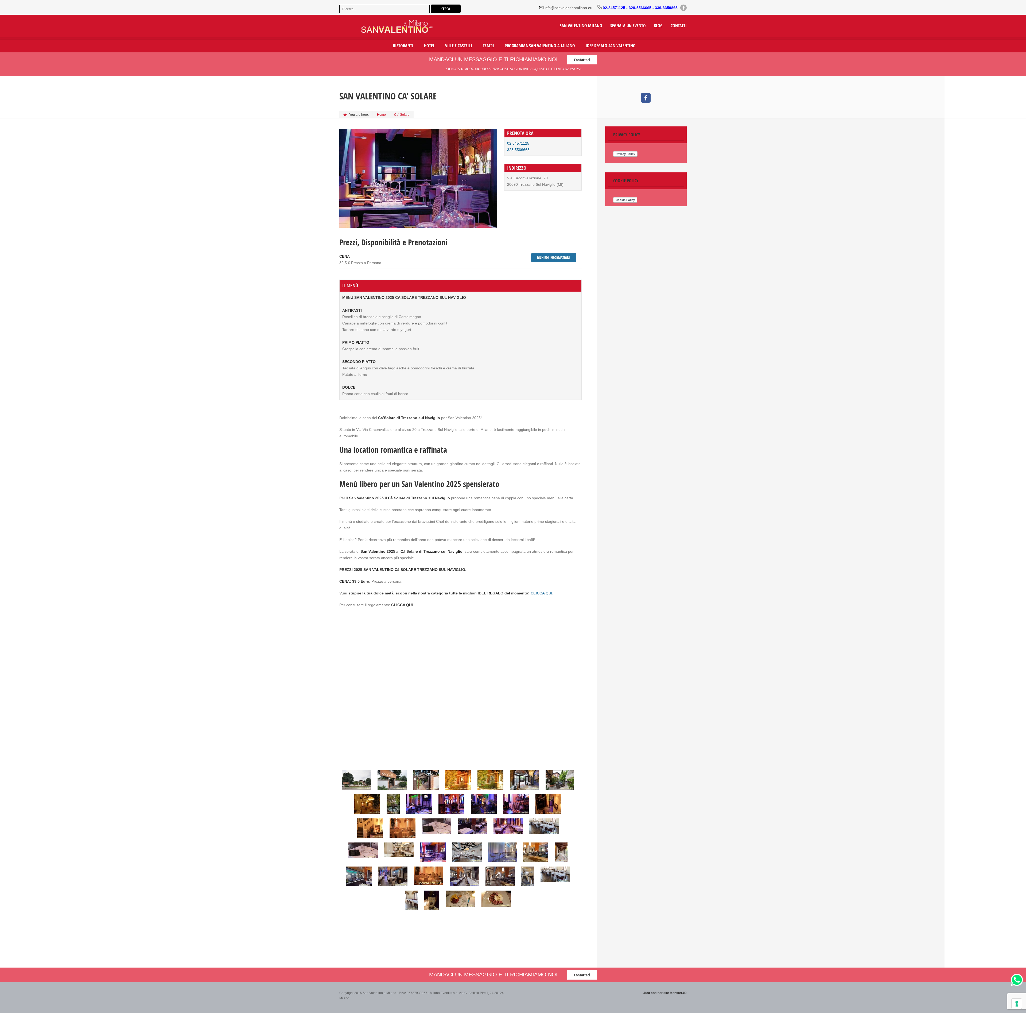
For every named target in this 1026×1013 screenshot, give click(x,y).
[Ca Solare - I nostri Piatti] (463, 899)
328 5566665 (518, 150)
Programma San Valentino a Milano (540, 46)
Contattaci (582, 60)
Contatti (679, 26)
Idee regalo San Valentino (611, 46)
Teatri (488, 46)
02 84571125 (518, 143)
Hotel (429, 46)
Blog (658, 26)
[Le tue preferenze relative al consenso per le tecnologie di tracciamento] (1017, 1004)
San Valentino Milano (581, 26)
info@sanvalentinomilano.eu (568, 8)
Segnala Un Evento (628, 26)
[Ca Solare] (359, 780)
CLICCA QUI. (542, 593)
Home (381, 115)
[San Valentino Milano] (386, 27)
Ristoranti (403, 46)
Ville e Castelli (458, 46)
